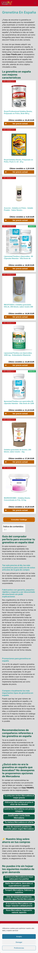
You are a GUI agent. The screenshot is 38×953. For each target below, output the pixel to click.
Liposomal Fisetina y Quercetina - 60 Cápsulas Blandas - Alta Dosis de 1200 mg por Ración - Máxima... (18, 257)
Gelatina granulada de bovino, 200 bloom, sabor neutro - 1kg (17, 451)
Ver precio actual (20, 124)
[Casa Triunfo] (6, 3)
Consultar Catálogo (19, 520)
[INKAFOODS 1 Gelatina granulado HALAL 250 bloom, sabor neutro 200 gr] (19, 290)
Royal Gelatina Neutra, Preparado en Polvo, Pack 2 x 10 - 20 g (18, 161)
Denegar (19, 942)
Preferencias (19, 948)
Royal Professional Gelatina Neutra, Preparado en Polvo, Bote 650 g (18, 112)
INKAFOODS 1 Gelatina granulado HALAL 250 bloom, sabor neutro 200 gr (18, 306)
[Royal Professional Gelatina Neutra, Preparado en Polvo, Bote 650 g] (19, 96)
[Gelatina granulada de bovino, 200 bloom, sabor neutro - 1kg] (19, 435)
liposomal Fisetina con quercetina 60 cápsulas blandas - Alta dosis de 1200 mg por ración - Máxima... (19, 402)
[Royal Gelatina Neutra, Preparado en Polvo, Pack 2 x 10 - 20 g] (19, 145)
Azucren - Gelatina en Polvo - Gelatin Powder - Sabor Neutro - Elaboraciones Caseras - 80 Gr (18, 209)
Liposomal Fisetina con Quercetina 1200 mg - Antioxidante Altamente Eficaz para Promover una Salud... (18, 354)
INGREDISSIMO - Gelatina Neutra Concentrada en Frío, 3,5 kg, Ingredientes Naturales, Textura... (17, 499)
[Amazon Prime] (31, 116)
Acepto (19, 936)
